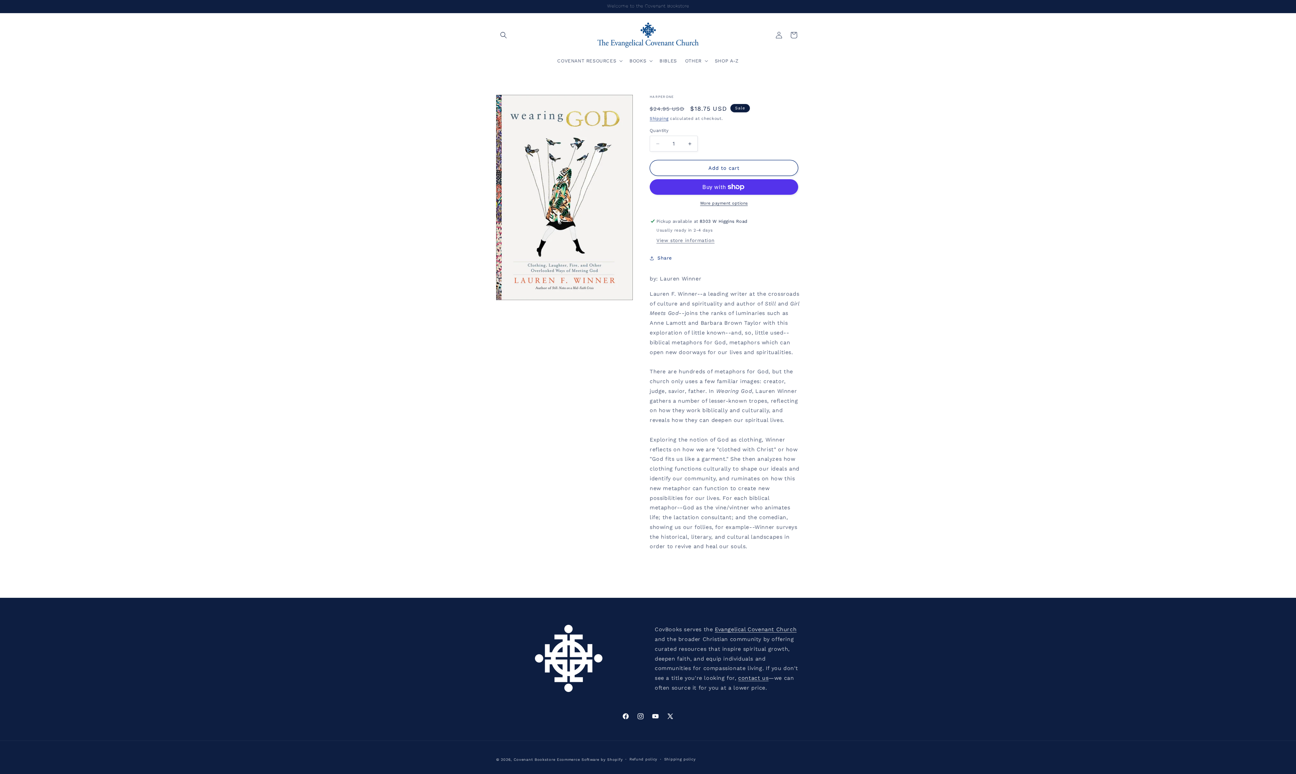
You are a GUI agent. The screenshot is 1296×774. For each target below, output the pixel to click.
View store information (685, 240)
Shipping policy (680, 759)
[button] (503, 35)
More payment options (724, 203)
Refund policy (643, 759)
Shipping (659, 118)
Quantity (659, 130)
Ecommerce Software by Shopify (590, 759)
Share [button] (664, 258)
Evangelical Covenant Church (755, 629)
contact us (753, 678)
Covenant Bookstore (535, 759)
